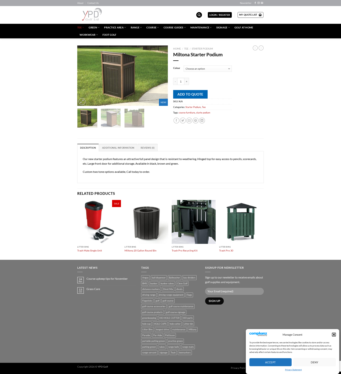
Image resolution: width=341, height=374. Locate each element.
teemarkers (185, 352)
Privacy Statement (293, 369)
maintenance (178, 329)
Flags (189, 294)
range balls (173, 346)
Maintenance (199, 27)
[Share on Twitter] (183, 120)
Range (135, 27)
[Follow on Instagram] (259, 3)
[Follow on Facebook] (255, 3)
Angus (145, 277)
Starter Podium (202, 48)
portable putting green (153, 341)
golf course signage (175, 312)
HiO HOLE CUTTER (169, 317)
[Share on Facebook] (176, 120)
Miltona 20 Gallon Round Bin (140, 250)
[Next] (161, 76)
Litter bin (188, 323)
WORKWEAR (87, 34)
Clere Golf (182, 283)
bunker (153, 283)
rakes (162, 346)
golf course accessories (154, 306)
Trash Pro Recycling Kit (184, 250)
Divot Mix (168, 289)
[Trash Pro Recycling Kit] (194, 222)
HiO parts (188, 317)
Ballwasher (174, 277)
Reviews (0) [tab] (148, 147)
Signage (222, 27)
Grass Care (93, 289)
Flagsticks (147, 300)
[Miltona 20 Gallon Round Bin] (146, 222)
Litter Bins (147, 329)
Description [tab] (88, 147)
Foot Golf (109, 34)
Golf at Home (243, 27)
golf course (168, 300)
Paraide (146, 335)
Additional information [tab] (118, 147)
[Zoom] (82, 101)
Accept (270, 362)
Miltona (192, 329)
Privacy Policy (239, 367)
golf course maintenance (181, 306)
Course (151, 27)
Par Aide (157, 335)
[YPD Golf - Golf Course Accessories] (96, 15)
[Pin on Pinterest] (196, 120)
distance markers (151, 289)
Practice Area (114, 27)
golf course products (152, 312)
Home (177, 48)
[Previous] (83, 76)
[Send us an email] (262, 3)
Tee (79, 27)
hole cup (146, 323)
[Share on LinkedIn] (202, 120)
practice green (175, 341)
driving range (149, 294)
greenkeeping (149, 317)
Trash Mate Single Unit (89, 250)
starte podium (203, 112)
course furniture (187, 112)
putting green (149, 346)
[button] (334, 334)
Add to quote (190, 94)
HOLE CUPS (160, 323)
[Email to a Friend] (189, 120)
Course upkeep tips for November (107, 278)
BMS (144, 283)
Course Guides (173, 27)
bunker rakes (167, 283)
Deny (314, 362)
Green (93, 27)
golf (157, 300)
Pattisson (170, 335)
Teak (173, 352)
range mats (188, 346)
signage (163, 352)
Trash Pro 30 (226, 250)
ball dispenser (159, 277)
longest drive (162, 329)
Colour (176, 68)
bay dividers (189, 277)
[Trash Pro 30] (241, 222)
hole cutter (175, 323)
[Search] (199, 15)
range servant (149, 352)
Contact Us (93, 3)
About (80, 3)
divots (179, 289)
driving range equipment (171, 294)
